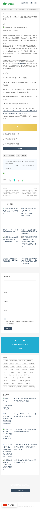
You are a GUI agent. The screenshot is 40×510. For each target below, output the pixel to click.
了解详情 (20, 495)
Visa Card (22, 360)
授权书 (12, 375)
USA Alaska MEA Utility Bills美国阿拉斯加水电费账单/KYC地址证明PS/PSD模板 (25, 447)
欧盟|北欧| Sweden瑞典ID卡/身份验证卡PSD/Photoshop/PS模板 (10, 260)
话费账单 (20, 383)
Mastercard (13, 360)
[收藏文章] (10, 180)
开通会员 (21, 63)
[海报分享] (22, 180)
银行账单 (12, 386)
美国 (22, 380)
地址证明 (24, 369)
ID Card (15, 9)
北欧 (25, 366)
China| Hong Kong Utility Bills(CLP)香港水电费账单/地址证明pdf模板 (29, 193)
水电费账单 (22, 377)
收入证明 (20, 375)
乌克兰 (24, 363)
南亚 (5, 369)
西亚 (18, 155)
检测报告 (6, 377)
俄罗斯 (31, 363)
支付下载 (20, 148)
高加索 (24, 155)
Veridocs (20, 506)
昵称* (5, 292)
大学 (5, 372)
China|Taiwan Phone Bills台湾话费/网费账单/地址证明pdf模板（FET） (11, 193)
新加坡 (27, 375)
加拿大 (19, 366)
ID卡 (5, 155)
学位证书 (12, 372)
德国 (25, 372)
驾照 (31, 386)
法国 (30, 377)
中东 (11, 363)
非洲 (19, 386)
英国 (28, 380)
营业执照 (6, 383)
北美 (32, 366)
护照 (6, 375)
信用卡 (6, 366)
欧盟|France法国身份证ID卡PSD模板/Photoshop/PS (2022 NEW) (29, 231)
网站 (5, 310)
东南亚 (29, 360)
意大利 (32, 372)
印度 (18, 369)
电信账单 (14, 380)
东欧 (5, 363)
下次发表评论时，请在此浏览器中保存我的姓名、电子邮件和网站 (20, 323)
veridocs (9, 9)
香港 (25, 386)
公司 (12, 366)
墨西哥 (32, 369)
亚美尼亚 (11, 155)
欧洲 (14, 377)
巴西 (19, 372)
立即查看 (20, 490)
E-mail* (6, 301)
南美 (11, 369)
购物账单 (28, 383)
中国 (18, 363)
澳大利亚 (6, 380)
